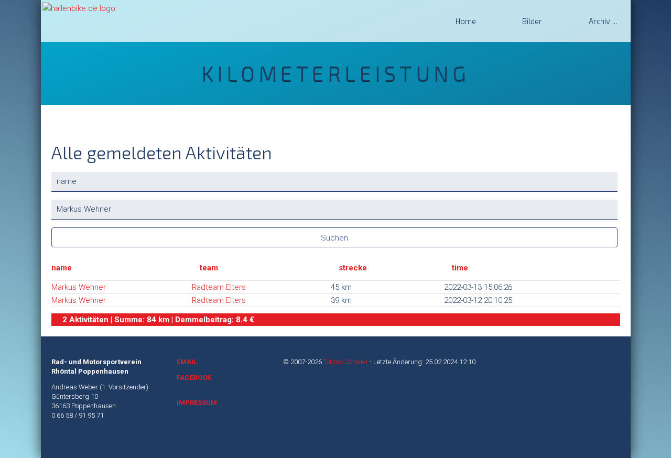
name (61, 267)
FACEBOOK (194, 377)
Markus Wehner (78, 287)
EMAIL (187, 362)
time (460, 267)
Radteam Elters (219, 287)
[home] (78, 8)
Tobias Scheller (345, 362)
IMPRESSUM (197, 403)
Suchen (334, 238)
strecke (353, 267)
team (209, 267)
